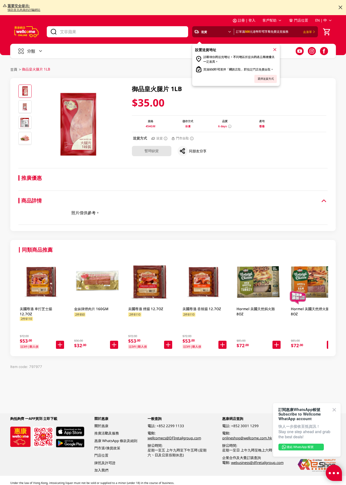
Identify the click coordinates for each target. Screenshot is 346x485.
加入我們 (101, 470)
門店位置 (301, 20)
